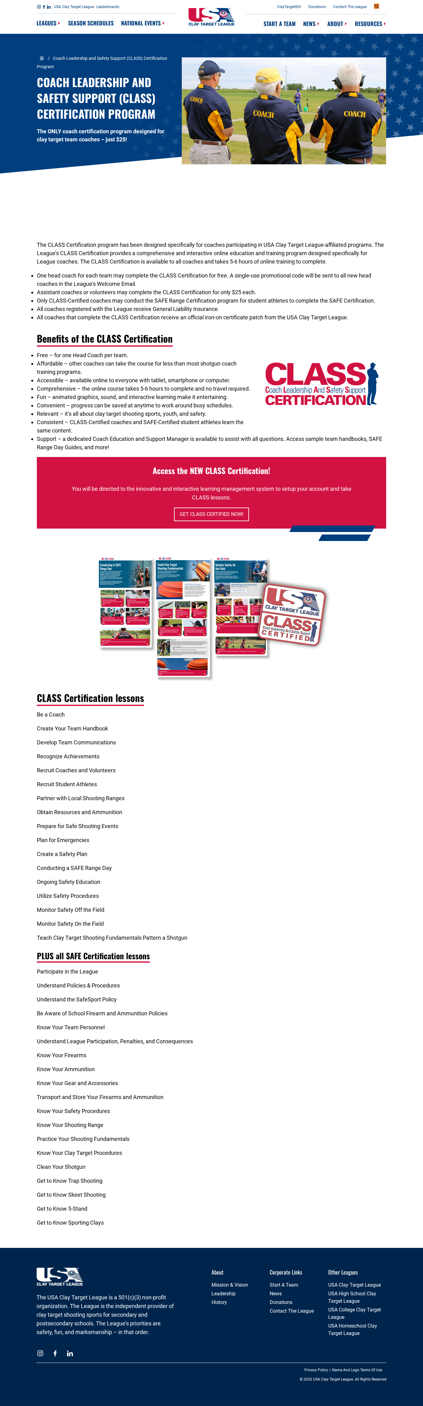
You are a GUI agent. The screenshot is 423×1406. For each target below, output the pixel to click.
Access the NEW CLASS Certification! (211, 470)
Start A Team (280, 24)
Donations (317, 7)
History (219, 1302)
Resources (368, 24)
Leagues (46, 23)
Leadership (224, 1294)
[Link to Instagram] (39, 6)
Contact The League (350, 7)
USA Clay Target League (74, 7)
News (309, 24)
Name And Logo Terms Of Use (357, 1370)
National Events (141, 23)
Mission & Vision (230, 1285)
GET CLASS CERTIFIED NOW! (211, 514)
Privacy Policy (316, 1370)
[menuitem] (49, 23)
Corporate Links (286, 1272)
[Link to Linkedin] (48, 6)
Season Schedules (91, 23)
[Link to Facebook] (43, 6)
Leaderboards (107, 7)
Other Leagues (343, 1272)
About (335, 24)
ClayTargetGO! (289, 7)
